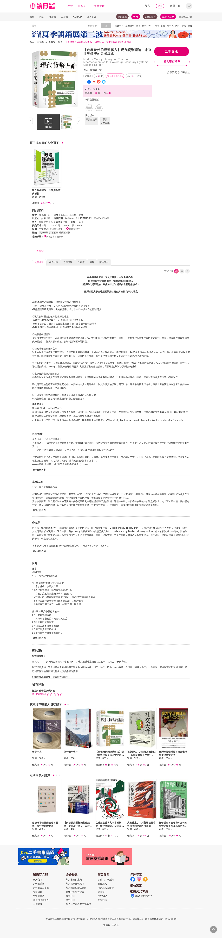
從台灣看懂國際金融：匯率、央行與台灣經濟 (45, 824)
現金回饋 (37, 891)
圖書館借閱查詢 (41, 899)
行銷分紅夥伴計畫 (75, 891)
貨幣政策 (44, 232)
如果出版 (45, 218)
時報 (144, 25)
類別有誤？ (74, 228)
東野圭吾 (119, 25)
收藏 (100, 76)
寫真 (190, 25)
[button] (189, 5)
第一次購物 (38, 883)
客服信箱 (102, 899)
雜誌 (41, 16)
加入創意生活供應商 (76, 887)
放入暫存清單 (172, 61)
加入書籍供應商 (74, 879)
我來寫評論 (39, 694)
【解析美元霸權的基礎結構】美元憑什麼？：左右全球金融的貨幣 (78, 826)
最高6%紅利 (168, 16)
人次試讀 (136, 76)
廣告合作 (70, 899)
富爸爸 (170, 25)
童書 (138, 25)
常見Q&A (102, 895)
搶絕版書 (122, 16)
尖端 (184, 25)
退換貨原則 (63, 676)
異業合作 (70, 895)
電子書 (52, 16)
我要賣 (173, 72)
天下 (150, 25)
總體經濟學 (64, 232)
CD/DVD (77, 16)
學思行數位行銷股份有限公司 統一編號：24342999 (72, 918)
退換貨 (101, 891)
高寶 (163, 25)
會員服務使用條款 (154, 918)
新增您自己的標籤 (54, 236)
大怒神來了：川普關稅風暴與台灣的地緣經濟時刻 (141, 824)
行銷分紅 (185, 72)
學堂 (70, 6)
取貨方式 (102, 883)
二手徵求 (171, 51)
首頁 (32, 42)
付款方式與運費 (106, 887)
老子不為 (37, 751)
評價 (89, 76)
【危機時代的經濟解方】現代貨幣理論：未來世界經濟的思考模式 (110, 755)
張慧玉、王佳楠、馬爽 (71, 214)
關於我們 (37, 879)
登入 (147, 5)
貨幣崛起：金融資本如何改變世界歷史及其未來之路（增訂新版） (173, 826)
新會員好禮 (38, 895)
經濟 (60, 42)
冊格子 (82, 6)
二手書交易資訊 (105, 121)
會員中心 (175, 5)
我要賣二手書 (185, 16)
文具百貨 (91, 16)
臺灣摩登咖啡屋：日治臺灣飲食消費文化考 (173, 753)
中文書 (40, 42)
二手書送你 (97, 6)
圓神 (177, 25)
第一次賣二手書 (41, 887)
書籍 (32, 16)
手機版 (115, 925)
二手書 (64, 16)
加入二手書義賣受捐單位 (78, 903)
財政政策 (53, 232)
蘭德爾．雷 (96, 69)
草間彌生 (129, 25)
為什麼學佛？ (71, 751)
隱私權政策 (170, 918)
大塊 (157, 25)
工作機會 (37, 903)
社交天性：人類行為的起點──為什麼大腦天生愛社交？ (141, 755)
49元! (135, 16)
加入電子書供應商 (75, 883)
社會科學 (50, 42)
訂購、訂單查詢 (106, 879)
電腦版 (106, 925)
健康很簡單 (150, 16)
